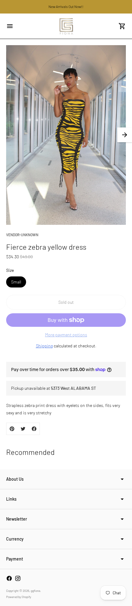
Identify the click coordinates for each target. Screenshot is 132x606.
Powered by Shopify (18, 597)
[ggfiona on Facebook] (9, 578)
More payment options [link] (66, 334)
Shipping (44, 345)
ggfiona (35, 590)
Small (16, 281)
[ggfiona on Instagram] (18, 578)
